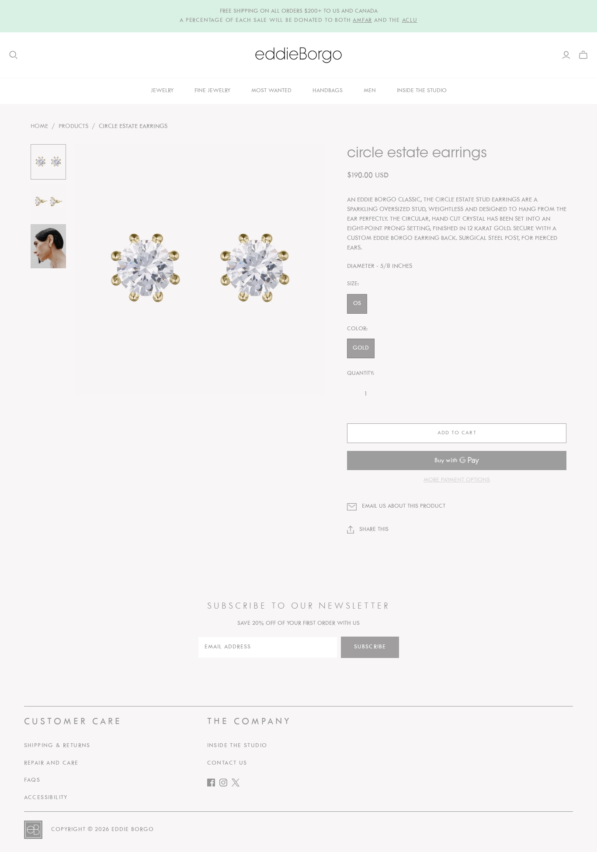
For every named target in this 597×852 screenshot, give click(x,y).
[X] (238, 784)
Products (73, 126)
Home (39, 126)
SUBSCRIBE (370, 647)
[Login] (566, 55)
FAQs (32, 780)
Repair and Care (51, 763)
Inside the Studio (237, 745)
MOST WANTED (271, 91)
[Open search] (13, 55)
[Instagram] (225, 784)
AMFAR (362, 20)
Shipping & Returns (57, 745)
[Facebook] (213, 784)
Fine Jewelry (212, 91)
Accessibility (46, 797)
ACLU (409, 20)
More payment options (456, 480)
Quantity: (360, 373)
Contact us (227, 763)
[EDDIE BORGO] (298, 55)
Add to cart (456, 433)
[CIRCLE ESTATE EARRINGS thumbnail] (48, 162)
